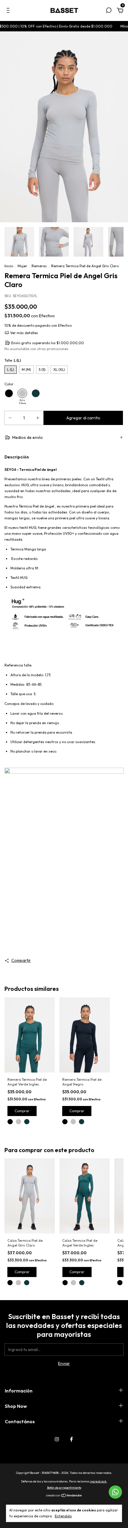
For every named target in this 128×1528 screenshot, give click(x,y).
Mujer (22, 266)
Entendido (63, 1516)
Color (8, 384)
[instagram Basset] (56, 1439)
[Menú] (9, 11)
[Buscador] (108, 11)
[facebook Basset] (71, 1439)
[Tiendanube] (64, 1496)
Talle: (12, 360)
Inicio (8, 266)
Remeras (39, 266)
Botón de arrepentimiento (64, 1488)
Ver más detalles (23, 333)
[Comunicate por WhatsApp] (115, 1492)
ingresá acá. (98, 1481)
